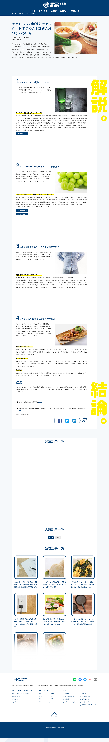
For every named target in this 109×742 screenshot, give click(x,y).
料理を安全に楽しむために (89, 705)
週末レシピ (42, 693)
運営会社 (67, 693)
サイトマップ (85, 702)
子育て (52, 699)
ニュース (53, 702)
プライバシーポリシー (71, 702)
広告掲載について (69, 696)
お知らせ (84, 693)
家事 (40, 699)
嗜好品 (52, 696)
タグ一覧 (15, 702)
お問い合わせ (85, 699)
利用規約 (67, 699)
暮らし (41, 702)
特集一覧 (15, 699)
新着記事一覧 (16, 696)
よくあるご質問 (86, 696)
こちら (40, 402)
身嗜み (52, 693)
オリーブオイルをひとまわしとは (22, 693)
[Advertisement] (38, 484)
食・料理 (41, 696)
